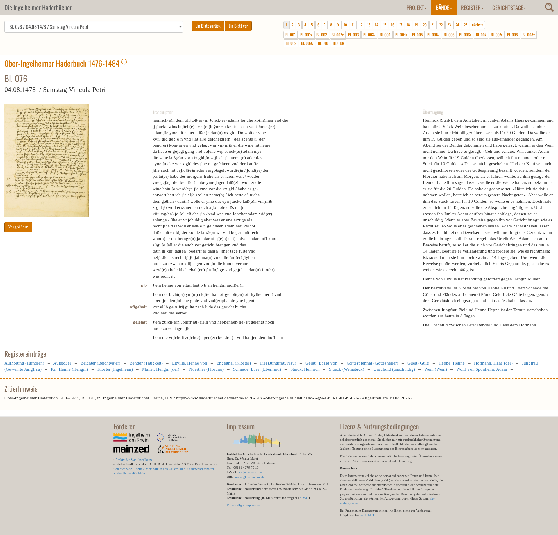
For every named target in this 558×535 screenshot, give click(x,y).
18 (408, 25)
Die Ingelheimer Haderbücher (38, 7)
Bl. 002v (338, 35)
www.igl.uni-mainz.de (249, 477)
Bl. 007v (496, 35)
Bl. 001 (290, 35)
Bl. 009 (291, 43)
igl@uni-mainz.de (250, 472)
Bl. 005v (433, 35)
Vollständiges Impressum (243, 505)
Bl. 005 (417, 35)
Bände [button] (442, 7)
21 (432, 25)
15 (384, 25)
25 (465, 25)
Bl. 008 (512, 35)
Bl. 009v (307, 43)
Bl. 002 (321, 35)
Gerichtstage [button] (507, 7)
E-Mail (304, 498)
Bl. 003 (353, 35)
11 (353, 25)
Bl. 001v (306, 35)
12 (360, 25)
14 (376, 25)
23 (449, 25)
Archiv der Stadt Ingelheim (133, 459)
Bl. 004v (401, 35)
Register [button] (471, 7)
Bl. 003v (369, 35)
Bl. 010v (338, 43)
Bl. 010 (323, 43)
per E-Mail (367, 515)
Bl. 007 (481, 35)
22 (441, 25)
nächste (477, 25)
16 (392, 25)
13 (368, 25)
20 (425, 25)
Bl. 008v (529, 35)
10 (345, 25)
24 (457, 25)
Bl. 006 (449, 35)
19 (416, 25)
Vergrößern (18, 227)
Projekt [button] (415, 7)
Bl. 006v (465, 35)
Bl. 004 (385, 35)
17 (400, 25)
